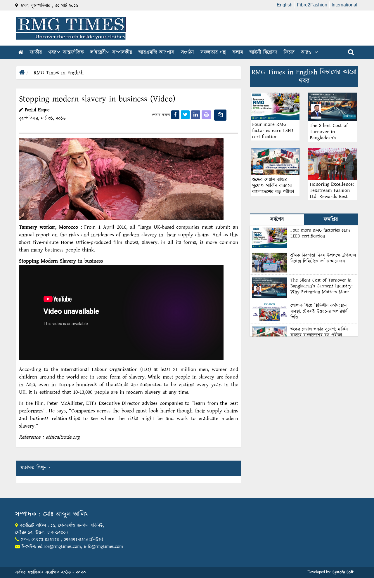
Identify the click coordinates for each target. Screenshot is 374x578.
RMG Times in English (59, 73)
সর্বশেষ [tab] (277, 219)
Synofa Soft (343, 572)
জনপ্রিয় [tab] (331, 219)
